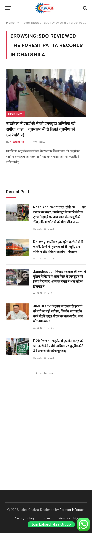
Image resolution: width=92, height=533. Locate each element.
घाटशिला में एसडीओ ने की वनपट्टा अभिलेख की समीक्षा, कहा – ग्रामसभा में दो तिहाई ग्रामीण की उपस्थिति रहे (40, 129)
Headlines (15, 114)
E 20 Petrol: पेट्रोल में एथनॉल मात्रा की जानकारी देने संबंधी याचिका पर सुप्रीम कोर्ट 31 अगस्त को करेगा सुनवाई (58, 346)
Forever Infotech (72, 510)
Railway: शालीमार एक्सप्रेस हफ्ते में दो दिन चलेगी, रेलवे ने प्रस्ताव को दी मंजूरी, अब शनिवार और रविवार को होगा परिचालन (59, 247)
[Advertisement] (46, 422)
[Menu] (8, 8)
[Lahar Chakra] (46, 8)
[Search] (84, 8)
